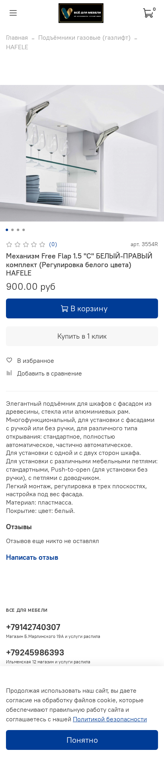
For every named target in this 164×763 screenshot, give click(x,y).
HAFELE (17, 47)
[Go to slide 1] (7, 230)
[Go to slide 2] (12, 230)
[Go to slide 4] (23, 230)
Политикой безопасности (110, 719)
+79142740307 (33, 627)
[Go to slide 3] (18, 230)
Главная (17, 37)
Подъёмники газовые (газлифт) (84, 37)
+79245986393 (35, 652)
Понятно (82, 740)
